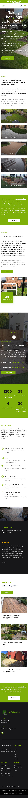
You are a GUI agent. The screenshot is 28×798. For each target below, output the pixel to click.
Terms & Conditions (6, 786)
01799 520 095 (5, 720)
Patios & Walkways (5, 768)
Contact (16, 759)
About (15, 751)
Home (15, 749)
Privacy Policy (16, 786)
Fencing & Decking (5, 773)
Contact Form (8, 372)
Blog (15, 756)
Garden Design (5, 765)
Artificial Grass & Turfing (7, 775)
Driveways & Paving (6, 770)
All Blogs (7, 592)
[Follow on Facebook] (14, 337)
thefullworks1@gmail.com (8, 729)
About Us (7, 271)
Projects (16, 754)
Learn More (7, 58)
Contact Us (14, 220)
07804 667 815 (5, 722)
